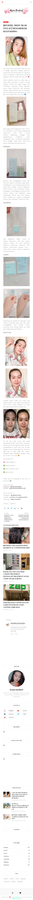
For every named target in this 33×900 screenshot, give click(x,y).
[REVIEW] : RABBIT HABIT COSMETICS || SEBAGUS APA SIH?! (20, 816)
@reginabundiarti (16, 495)
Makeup (17, 862)
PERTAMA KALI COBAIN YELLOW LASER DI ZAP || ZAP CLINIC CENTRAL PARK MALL (16, 604)
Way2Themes (16, 897)
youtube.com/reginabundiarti (18, 497)
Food (17, 853)
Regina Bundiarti (16, 499)
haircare (17, 856)
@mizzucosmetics (16, 486)
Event (17, 850)
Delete (16, 633)
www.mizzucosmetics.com (17, 488)
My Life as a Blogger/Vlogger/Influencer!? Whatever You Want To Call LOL (20, 806)
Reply (12, 633)
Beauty (6, 503)
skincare (12, 503)
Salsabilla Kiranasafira (18, 623)
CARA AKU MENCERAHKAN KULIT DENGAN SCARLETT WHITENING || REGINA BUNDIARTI (20, 795)
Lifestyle (17, 859)
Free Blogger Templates (21, 898)
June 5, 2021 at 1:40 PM (18, 624)
